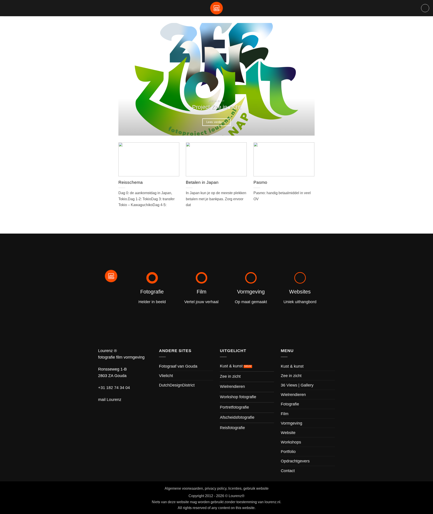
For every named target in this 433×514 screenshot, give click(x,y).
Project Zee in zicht (216, 107)
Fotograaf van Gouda (178, 366)
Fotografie (290, 404)
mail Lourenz (109, 399)
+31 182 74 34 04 (114, 387)
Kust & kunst (292, 366)
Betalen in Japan (202, 182)
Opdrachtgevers (295, 461)
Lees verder (216, 122)
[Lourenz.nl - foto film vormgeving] (216, 8)
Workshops (291, 442)
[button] (425, 8)
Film (284, 413)
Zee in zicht (291, 375)
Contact (288, 470)
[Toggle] (332, 385)
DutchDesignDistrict (177, 385)
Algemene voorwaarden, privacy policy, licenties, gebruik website (217, 488)
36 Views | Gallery (297, 385)
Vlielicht (166, 375)
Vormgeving (291, 423)
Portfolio (288, 451)
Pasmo (260, 182)
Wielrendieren (293, 394)
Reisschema (130, 182)
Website (288, 432)
